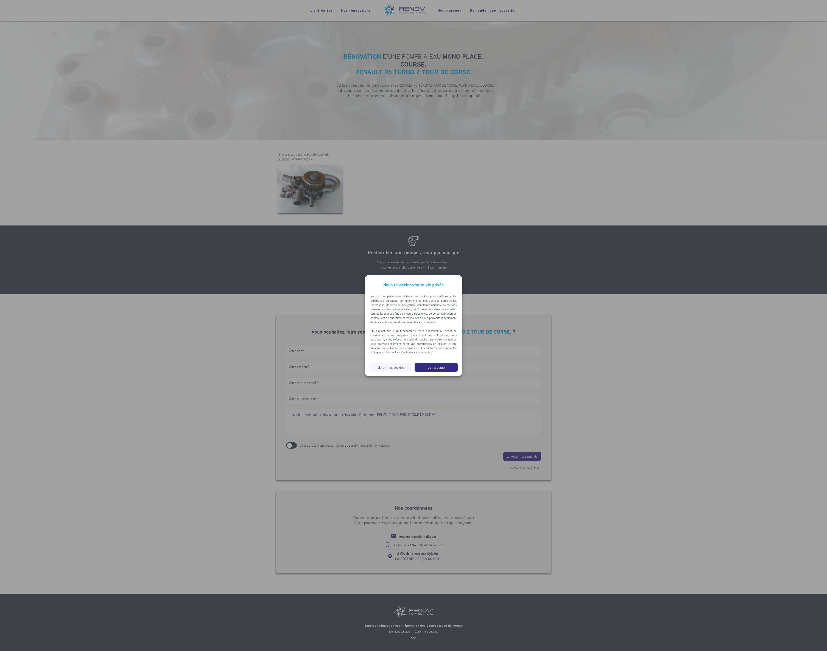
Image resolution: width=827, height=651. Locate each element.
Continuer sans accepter (416, 352)
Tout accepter (436, 367)
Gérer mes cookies (391, 367)
